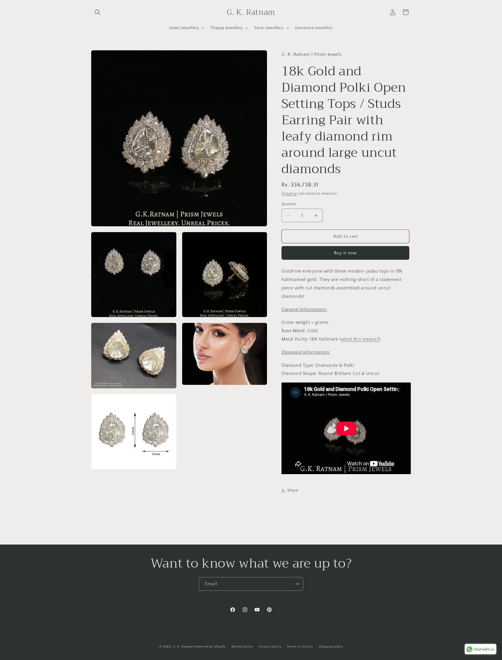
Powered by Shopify (210, 646)
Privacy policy (270, 646)
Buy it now (345, 252)
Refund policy (242, 646)
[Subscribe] (296, 584)
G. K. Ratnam (183, 646)
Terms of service (300, 646)
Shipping (289, 193)
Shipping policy (331, 646)
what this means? (360, 339)
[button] (97, 12)
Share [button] (292, 490)
